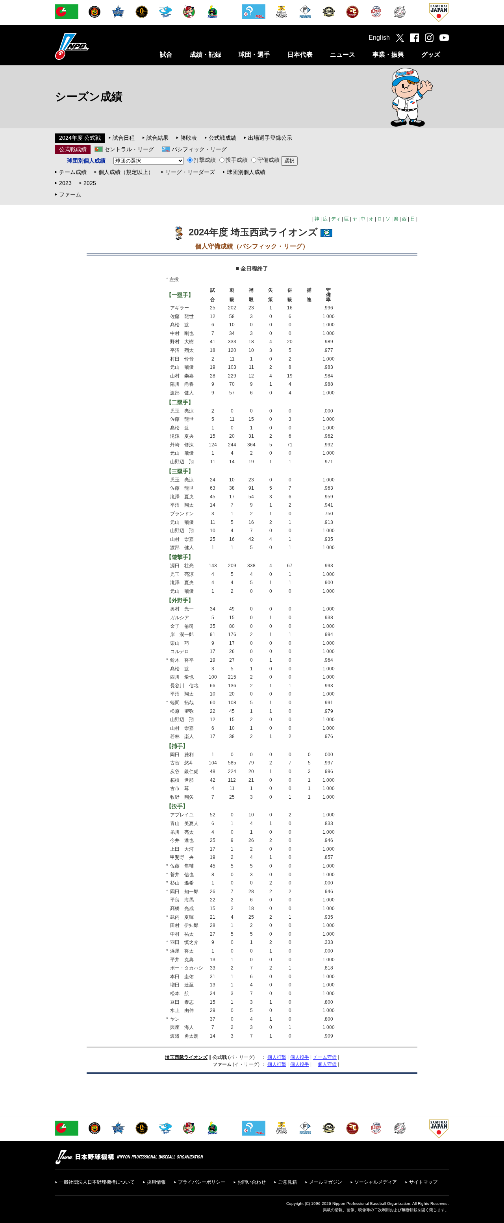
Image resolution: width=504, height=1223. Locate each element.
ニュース (342, 54)
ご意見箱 (287, 1182)
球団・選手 (254, 54)
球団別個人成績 (246, 172)
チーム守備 (325, 1057)
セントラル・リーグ (129, 149)
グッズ (430, 54)
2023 (65, 183)
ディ (336, 219)
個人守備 (327, 1064)
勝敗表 (188, 138)
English (379, 37)
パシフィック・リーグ (199, 149)
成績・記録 (205, 54)
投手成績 (237, 160)
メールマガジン (325, 1182)
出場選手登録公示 (270, 138)
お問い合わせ (251, 1182)
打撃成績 (205, 160)
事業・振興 (388, 54)
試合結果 (157, 138)
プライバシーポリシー (201, 1182)
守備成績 (269, 160)
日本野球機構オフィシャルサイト (91, 46)
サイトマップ (423, 1182)
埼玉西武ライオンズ (186, 1057)
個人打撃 (276, 1057)
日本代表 (300, 54)
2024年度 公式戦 (80, 138)
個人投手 (299, 1057)
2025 (89, 183)
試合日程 (124, 138)
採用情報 (156, 1182)
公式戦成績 (222, 138)
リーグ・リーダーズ (190, 172)
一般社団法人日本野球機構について (97, 1182)
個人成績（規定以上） (126, 172)
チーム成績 (73, 172)
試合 (166, 54)
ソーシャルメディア (375, 1182)
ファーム (70, 194)
